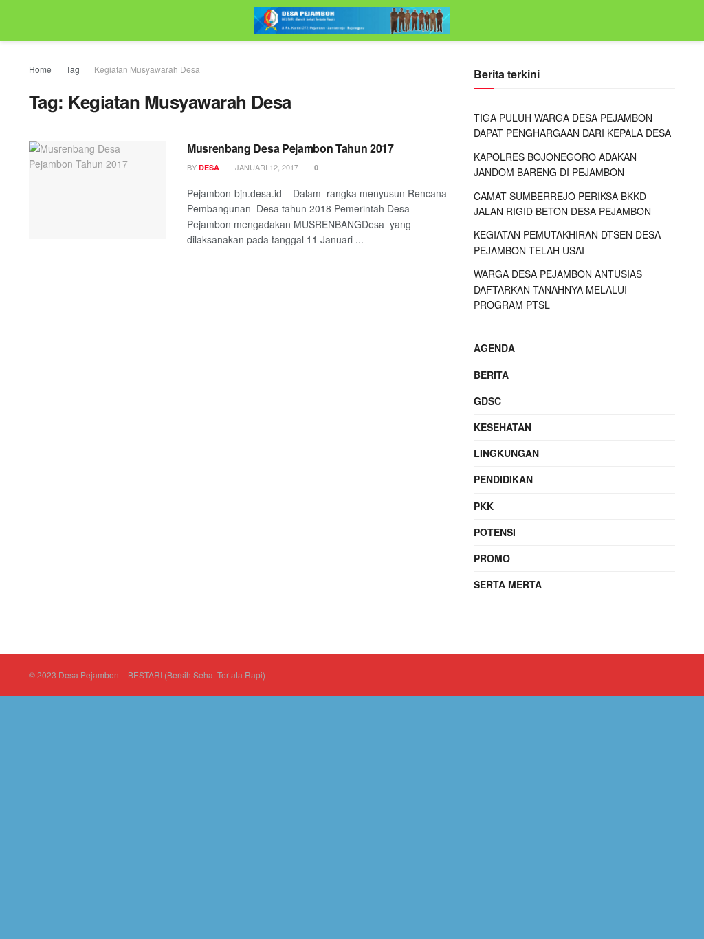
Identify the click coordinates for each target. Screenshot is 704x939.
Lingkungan (506, 453)
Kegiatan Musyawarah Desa (147, 69)
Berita (491, 375)
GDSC (487, 401)
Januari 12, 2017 (265, 167)
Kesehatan (502, 427)
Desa (209, 167)
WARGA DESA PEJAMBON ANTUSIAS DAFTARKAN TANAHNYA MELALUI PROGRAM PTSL (558, 289)
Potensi (495, 532)
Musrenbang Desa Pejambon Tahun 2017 (290, 148)
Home (40, 69)
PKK (484, 506)
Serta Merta (508, 584)
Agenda (494, 348)
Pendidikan (503, 479)
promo (492, 558)
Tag (73, 69)
